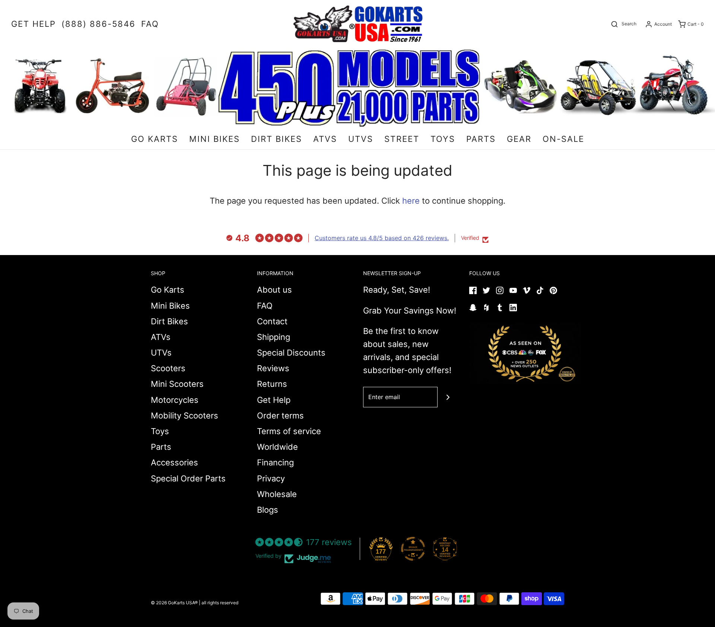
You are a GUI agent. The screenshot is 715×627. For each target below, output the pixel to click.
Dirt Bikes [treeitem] (276, 139)
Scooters (168, 368)
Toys (160, 431)
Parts (161, 447)
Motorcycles (174, 400)
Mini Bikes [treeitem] (214, 139)
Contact (272, 321)
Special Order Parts (188, 478)
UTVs (161, 352)
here (411, 201)
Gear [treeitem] (519, 139)
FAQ (265, 306)
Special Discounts (291, 352)
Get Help (273, 400)
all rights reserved (219, 602)
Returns (272, 384)
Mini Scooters (177, 384)
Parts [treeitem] (481, 139)
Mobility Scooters (184, 415)
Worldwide (277, 447)
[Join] (448, 397)
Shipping (273, 337)
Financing (275, 462)
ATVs (161, 337)
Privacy (271, 478)
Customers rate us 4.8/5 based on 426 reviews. (382, 238)
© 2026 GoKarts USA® (174, 602)
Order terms (280, 415)
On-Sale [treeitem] (563, 139)
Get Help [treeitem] (33, 24)
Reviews (273, 368)
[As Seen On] (525, 353)
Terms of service (289, 431)
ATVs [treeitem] (325, 139)
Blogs (267, 510)
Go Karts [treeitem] (154, 139)
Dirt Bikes (169, 321)
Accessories (174, 462)
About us (274, 290)
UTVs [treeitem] (360, 139)
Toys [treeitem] (442, 139)
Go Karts (167, 290)
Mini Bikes (170, 306)
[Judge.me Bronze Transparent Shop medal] (413, 549)
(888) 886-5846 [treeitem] (98, 24)
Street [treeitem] (401, 139)
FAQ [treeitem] (150, 24)
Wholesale (277, 494)
